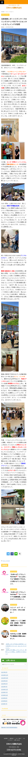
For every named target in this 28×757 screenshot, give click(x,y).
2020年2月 (4, 684)
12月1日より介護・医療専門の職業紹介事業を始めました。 (18, 636)
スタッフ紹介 (18, 738)
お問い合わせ (17, 740)
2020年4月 (4, 681)
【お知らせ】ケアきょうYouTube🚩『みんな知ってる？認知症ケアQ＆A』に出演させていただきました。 (18, 579)
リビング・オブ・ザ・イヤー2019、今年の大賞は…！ (18, 610)
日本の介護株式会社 (14, 8)
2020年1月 (4, 686)
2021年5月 (4, 672)
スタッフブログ (6, 560)
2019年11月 (4, 692)
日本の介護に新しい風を (14, 747)
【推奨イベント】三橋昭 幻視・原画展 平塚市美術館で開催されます (18, 623)
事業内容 (11, 738)
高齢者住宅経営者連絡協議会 (9, 727)
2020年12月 (4, 675)
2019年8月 (4, 701)
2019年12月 (4, 689)
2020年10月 (4, 678)
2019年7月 (4, 704)
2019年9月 (4, 698)
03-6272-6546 (14, 750)
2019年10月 (4, 695)
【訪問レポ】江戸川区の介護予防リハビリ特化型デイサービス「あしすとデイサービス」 (15, 646)
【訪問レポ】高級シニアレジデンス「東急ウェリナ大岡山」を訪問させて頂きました (15, 652)
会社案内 (6, 738)
